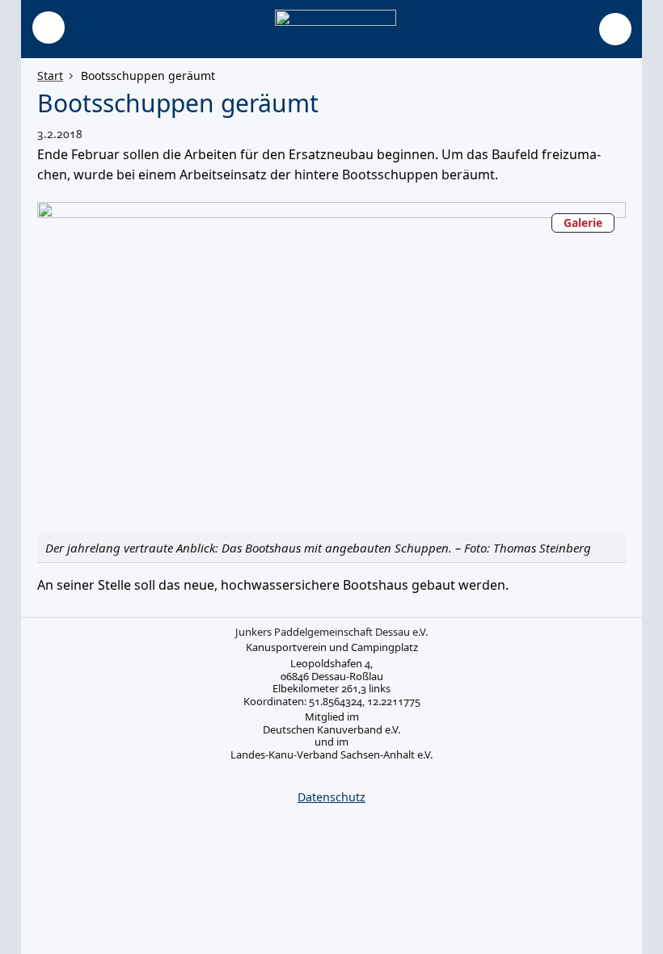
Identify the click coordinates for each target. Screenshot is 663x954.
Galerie (583, 222)
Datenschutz (331, 797)
